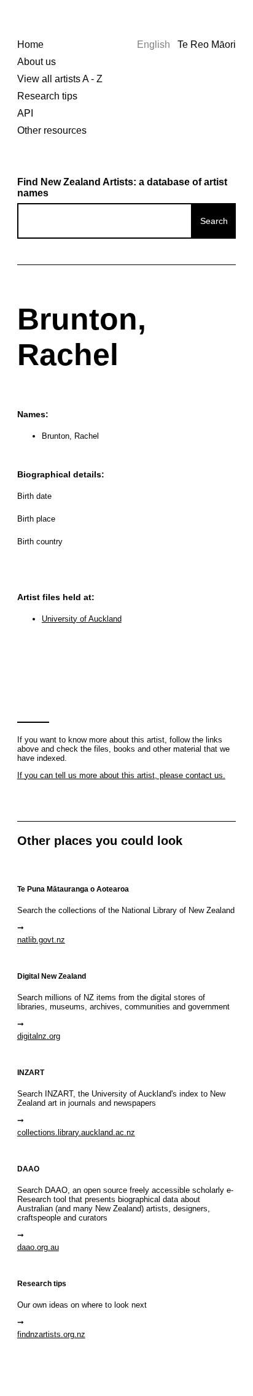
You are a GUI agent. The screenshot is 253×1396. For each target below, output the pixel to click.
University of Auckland (82, 618)
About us (36, 61)
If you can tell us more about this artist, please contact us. (121, 775)
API (25, 113)
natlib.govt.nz (41, 939)
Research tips (47, 96)
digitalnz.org (38, 1036)
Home (30, 44)
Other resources (52, 130)
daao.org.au (38, 1247)
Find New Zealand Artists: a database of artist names (122, 187)
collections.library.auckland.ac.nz (76, 1132)
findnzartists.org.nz (51, 1334)
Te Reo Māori (206, 44)
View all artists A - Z (60, 79)
